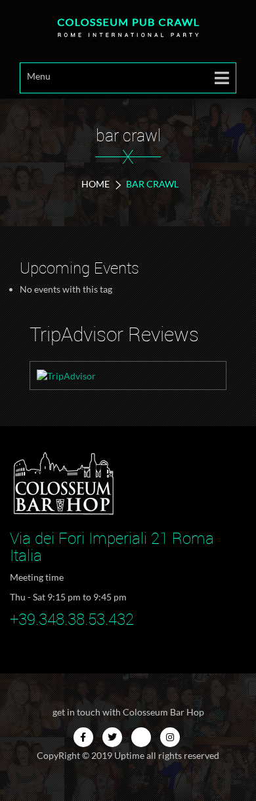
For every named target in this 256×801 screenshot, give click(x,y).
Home (95, 183)
